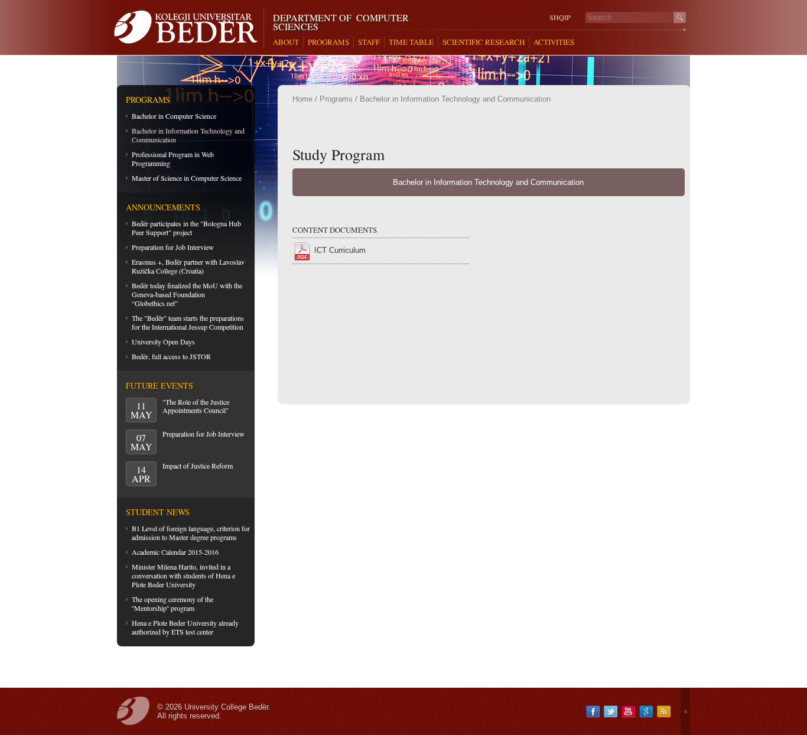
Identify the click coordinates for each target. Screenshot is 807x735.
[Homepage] (188, 27)
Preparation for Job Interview (173, 247)
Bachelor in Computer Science (174, 116)
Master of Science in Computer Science (187, 178)
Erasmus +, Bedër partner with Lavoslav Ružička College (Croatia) (188, 266)
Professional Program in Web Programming (173, 158)
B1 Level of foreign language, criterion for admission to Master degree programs (191, 532)
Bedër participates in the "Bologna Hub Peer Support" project (186, 228)
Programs (336, 99)
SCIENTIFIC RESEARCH (483, 42)
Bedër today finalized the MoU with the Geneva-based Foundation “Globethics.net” (187, 294)
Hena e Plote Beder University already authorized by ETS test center (185, 627)
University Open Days (163, 341)
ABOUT (286, 42)
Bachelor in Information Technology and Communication (188, 135)
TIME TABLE (411, 42)
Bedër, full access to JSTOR (171, 356)
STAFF (369, 42)
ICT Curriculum (340, 250)
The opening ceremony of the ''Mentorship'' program (172, 603)
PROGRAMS (328, 42)
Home (302, 99)
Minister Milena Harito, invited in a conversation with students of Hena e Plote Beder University (183, 575)
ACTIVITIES (553, 42)
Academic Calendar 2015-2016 (175, 552)
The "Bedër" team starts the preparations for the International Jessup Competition (188, 322)
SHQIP (560, 17)
